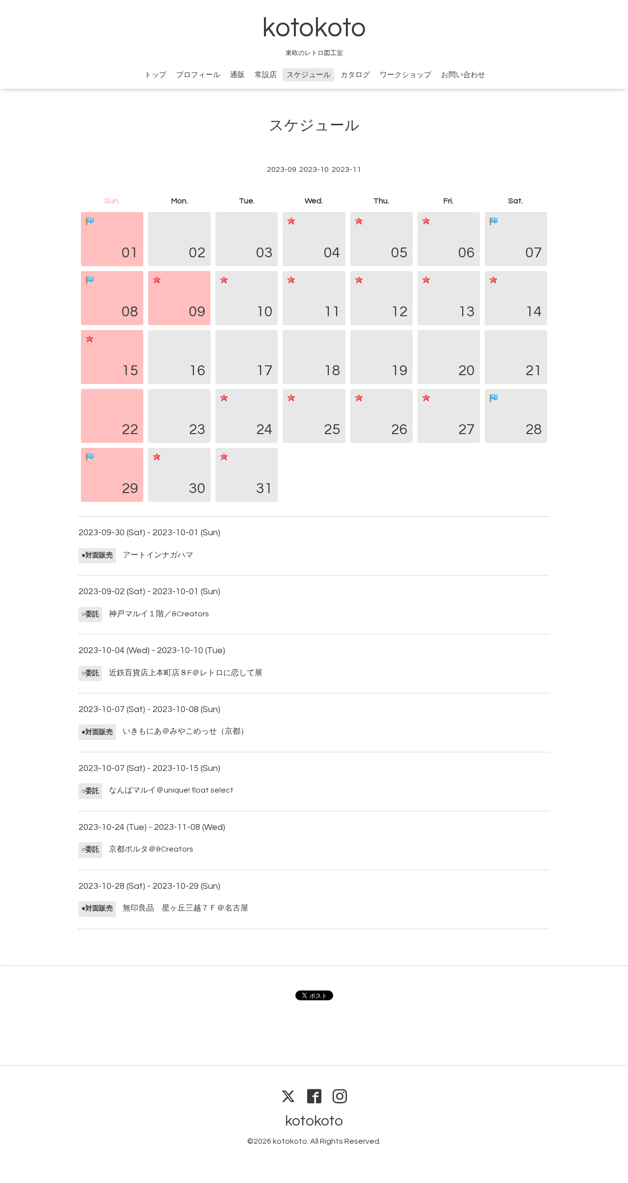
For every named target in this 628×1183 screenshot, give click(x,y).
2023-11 (346, 169)
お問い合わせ (463, 75)
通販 (237, 75)
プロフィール (198, 75)
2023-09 (281, 169)
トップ (155, 75)
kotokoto (314, 28)
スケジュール (309, 75)
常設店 (266, 75)
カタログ (355, 75)
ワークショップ (405, 75)
